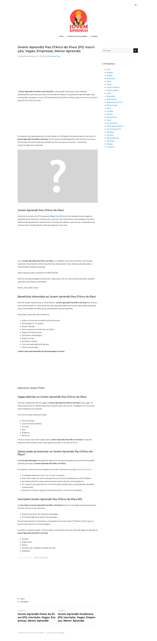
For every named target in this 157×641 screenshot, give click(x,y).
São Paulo (111, 141)
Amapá (109, 75)
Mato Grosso (112, 99)
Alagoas (110, 72)
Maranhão (111, 96)
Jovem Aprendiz (85, 469)
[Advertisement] (58, 75)
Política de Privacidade (77, 36)
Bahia (109, 81)
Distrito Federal (113, 87)
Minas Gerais (112, 105)
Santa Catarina (113, 138)
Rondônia (110, 132)
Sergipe (110, 144)
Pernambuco (112, 117)
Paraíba (110, 111)
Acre (108, 69)
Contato (94, 36)
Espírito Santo (112, 90)
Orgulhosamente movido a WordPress (31, 633)
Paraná (109, 114)
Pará (108, 108)
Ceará (109, 84)
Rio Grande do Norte (115, 126)
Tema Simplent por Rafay (55, 633)
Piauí (22, 599)
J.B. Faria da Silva (53, 56)
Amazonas (111, 78)
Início (61, 36)
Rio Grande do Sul (114, 129)
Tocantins (111, 147)
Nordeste (24, 602)
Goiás (109, 93)
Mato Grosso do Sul (114, 102)
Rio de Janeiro (112, 123)
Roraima (110, 135)
